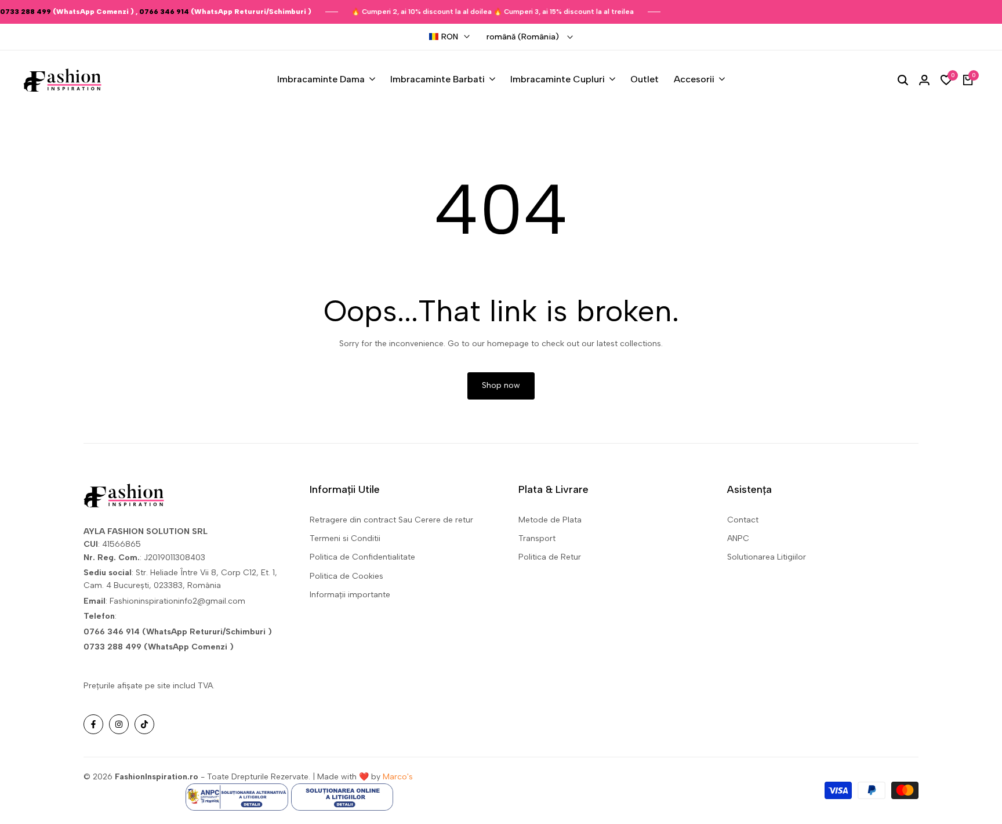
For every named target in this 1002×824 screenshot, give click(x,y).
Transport (537, 538)
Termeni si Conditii (345, 538)
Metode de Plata (550, 520)
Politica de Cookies (346, 576)
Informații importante (350, 595)
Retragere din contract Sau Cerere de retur (391, 520)
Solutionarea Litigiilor (766, 557)
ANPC (738, 538)
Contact (742, 520)
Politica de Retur (549, 557)
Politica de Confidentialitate (362, 557)
